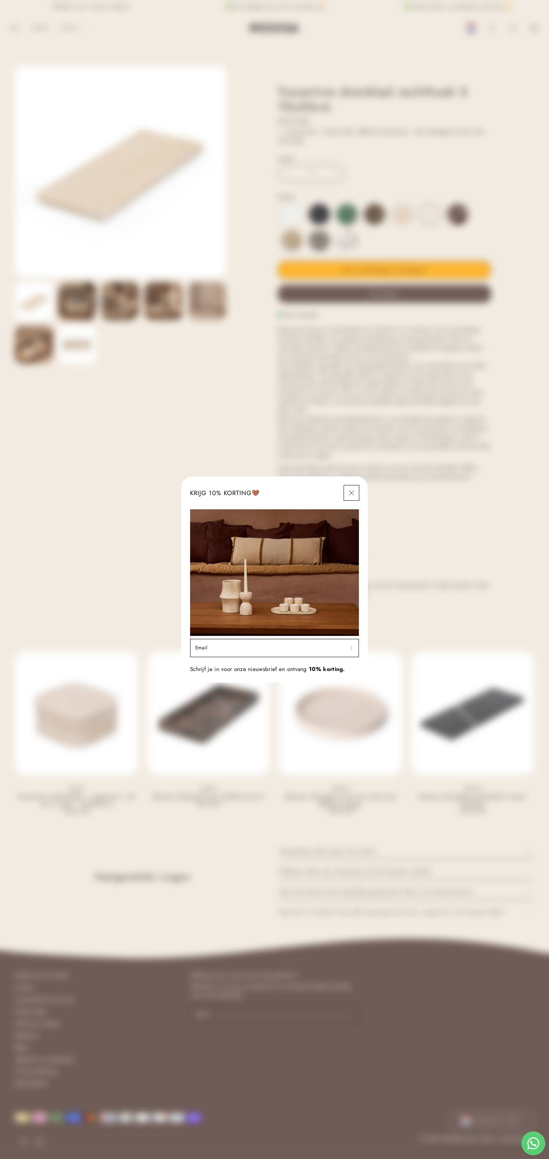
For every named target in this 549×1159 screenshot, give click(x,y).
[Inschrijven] (352, 648)
